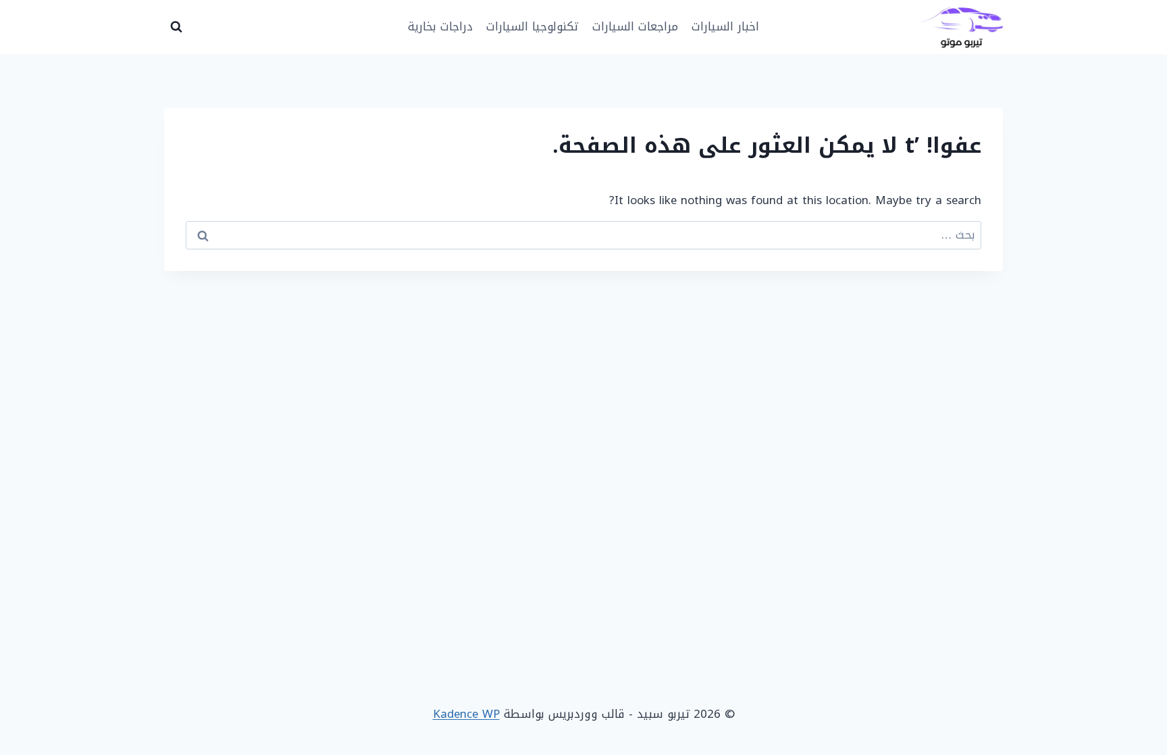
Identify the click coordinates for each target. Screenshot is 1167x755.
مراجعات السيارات (635, 26)
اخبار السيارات (725, 26)
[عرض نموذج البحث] (176, 27)
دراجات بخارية (440, 26)
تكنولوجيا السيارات (532, 26)
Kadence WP (466, 714)
